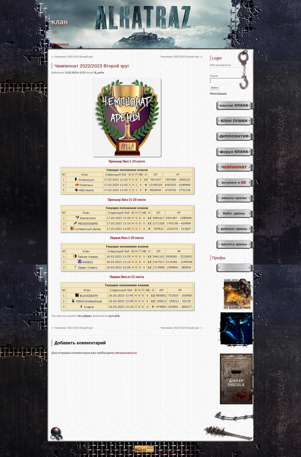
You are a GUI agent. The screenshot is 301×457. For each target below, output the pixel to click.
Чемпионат (60, 44)
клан (59, 22)
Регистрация (218, 93)
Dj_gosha (99, 72)
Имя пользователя (220, 65)
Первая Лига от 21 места (127, 277)
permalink (114, 316)
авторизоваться (126, 353)
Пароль (214, 76)
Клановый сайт (165, 451)
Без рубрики (85, 316)
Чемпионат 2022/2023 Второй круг (72, 57)
